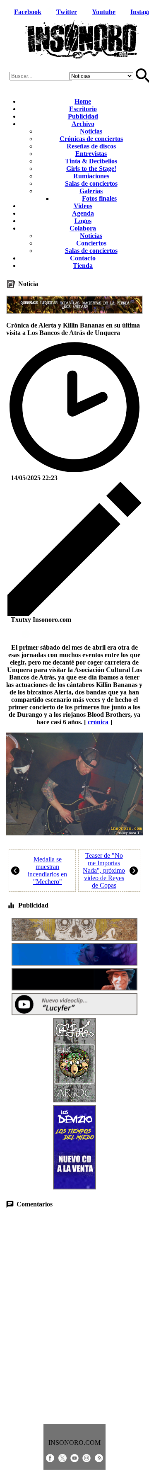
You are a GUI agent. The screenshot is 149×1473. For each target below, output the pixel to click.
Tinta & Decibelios (91, 161)
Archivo (83, 123)
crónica (98, 722)
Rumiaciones (91, 176)
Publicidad (83, 116)
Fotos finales (99, 198)
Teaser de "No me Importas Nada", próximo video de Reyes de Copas (104, 870)
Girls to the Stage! (91, 168)
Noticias (91, 131)
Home (82, 101)
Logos (82, 220)
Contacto (83, 258)
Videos (83, 205)
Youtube (103, 11)
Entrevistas (91, 153)
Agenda (83, 213)
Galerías (91, 190)
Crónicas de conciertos (91, 138)
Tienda (83, 265)
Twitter (66, 11)
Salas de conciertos (91, 183)
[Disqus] (74, 1316)
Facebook (27, 11)
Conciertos (91, 243)
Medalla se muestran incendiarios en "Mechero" (47, 870)
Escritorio (83, 108)
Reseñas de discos (91, 146)
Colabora (83, 228)
